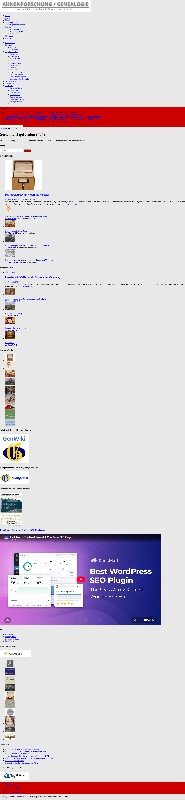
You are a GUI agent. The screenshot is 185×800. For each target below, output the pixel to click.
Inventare (13, 68)
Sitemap (8, 783)
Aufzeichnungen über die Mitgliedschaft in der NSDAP (27, 245)
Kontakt (8, 38)
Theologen (13, 47)
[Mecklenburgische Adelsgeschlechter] (10, 675)
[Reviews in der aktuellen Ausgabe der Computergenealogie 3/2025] (10, 425)
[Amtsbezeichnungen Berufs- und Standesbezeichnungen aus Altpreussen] (10, 683)
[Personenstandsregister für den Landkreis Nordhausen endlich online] (10, 699)
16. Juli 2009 (10, 330)
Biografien (8, 45)
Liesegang (9, 36)
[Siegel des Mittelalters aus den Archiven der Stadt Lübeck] (10, 715)
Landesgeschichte (16, 92)
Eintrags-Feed (10, 637)
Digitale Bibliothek (11, 52)
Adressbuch (14, 54)
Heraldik (8, 104)
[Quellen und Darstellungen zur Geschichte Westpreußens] (10, 739)
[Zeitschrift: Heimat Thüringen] (10, 417)
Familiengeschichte (11, 81)
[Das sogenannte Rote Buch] (10, 227)
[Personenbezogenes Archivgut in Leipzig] (10, 393)
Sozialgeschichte (16, 102)
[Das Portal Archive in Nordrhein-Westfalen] (23, 190)
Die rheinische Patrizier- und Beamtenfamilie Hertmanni (27, 216)
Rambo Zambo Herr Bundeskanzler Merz (21, 763)
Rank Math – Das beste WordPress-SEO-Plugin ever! (23, 530)
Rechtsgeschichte (16, 97)
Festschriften (14, 61)
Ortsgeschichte (15, 95)
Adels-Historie (10, 43)
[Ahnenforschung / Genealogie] (45, 11)
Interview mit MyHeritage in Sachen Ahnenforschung (32, 277)
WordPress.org (11, 641)
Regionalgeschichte (17, 99)
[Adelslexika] (10, 338)
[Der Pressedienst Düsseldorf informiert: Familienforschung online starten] (10, 401)
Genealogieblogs (11, 22)
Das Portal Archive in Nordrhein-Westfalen (27, 194)
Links (7, 20)
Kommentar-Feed (12, 639)
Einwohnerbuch (15, 59)
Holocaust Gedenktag (13, 313)
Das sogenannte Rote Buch (16, 231)
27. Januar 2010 (11, 316)
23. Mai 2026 (10, 233)
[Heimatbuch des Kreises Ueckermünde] (10, 691)
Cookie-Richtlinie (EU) (14, 792)
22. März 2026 (11, 248)
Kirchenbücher (15, 70)
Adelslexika (9, 343)
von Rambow (15, 29)
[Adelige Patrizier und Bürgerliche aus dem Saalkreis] (10, 295)
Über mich (9, 790)
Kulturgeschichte (16, 88)
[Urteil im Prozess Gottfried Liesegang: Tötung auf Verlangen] (10, 256)
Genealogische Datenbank (15, 25)
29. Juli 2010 (10, 345)
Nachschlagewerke (16, 74)
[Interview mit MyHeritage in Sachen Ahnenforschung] (10, 272)
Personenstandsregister (18, 77)
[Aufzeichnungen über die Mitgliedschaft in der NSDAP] (10, 241)
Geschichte (9, 86)
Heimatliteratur (15, 65)
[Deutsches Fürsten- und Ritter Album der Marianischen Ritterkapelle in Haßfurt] (10, 723)
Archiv (8, 18)
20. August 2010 (11, 282)
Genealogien (9, 83)
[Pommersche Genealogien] (10, 324)
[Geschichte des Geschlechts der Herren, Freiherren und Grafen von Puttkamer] (10, 731)
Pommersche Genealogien (15, 328)
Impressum (9, 786)
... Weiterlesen (71, 204)
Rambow (8, 27)
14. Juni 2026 (10, 199)
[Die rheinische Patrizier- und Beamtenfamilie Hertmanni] (8, 212)
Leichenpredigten (16, 72)
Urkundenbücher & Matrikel (19, 79)
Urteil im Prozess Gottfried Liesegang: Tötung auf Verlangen (29, 260)
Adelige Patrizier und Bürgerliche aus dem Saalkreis (25, 299)
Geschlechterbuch (16, 63)
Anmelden (9, 634)
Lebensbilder (14, 49)
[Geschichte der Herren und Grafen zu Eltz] (10, 667)
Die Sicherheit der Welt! (14, 760)
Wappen (13, 34)
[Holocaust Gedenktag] (10, 309)
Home (7, 16)
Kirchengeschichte (16, 90)
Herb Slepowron (16, 31)
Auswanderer (14, 56)
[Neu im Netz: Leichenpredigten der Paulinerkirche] (10, 409)
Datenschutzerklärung (13, 788)
